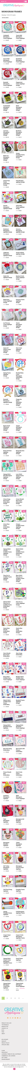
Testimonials (5, 1024)
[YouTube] (17, 1018)
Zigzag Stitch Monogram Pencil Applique (20, 985)
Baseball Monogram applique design (7, 401)
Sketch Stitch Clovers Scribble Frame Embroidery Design (20, 552)
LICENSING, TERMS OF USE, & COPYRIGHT (11, 1054)
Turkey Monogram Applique (19, 844)
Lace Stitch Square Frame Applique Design (20, 476)
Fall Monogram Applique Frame (20, 912)
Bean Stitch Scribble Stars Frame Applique (7, 678)
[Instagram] (10, 1018)
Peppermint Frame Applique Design (20, 84)
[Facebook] (8, 1018)
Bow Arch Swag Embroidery (7, 749)
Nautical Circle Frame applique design (20, 277)
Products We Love (6, 1023)
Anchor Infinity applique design (20, 253)
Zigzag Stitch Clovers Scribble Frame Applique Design (7, 552)
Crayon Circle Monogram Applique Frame (20, 936)
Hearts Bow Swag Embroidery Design (19, 630)
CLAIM (3, 1050)
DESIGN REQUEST (6, 1059)
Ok (14, 1069)
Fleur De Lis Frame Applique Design (20, 603)
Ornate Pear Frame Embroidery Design (6, 183)
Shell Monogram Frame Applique (20, 797)
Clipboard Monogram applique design (7, 254)
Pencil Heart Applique (19, 959)
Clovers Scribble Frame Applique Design (20, 526)
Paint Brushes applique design (20, 181)
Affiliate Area (5, 1044)
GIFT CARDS (4, 1057)
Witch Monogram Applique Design (19, 108)
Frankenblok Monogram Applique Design (6, 108)
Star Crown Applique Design (19, 349)
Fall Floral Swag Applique (7, 890)
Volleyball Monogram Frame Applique (7, 37)
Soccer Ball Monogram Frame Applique (7, 60)
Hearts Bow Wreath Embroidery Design (6, 630)
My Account (5, 1039)
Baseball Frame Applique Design (20, 701)
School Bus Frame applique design (20, 207)
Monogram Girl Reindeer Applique (20, 820)
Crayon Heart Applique (7, 935)
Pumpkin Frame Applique (20, 890)
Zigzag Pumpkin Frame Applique (7, 913)
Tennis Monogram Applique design (19, 325)
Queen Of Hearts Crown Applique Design (7, 350)
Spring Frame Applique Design (7, 374)
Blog (3, 1030)
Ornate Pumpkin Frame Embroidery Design (20, 155)
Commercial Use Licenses (8, 1055)
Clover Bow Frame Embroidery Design (6, 526)
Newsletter (5, 1026)
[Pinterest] (15, 1018)
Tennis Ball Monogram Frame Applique (20, 37)
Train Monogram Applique (6, 820)
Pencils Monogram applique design (7, 207)
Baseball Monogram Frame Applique (7, 84)
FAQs (3, 1031)
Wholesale (5, 1052)
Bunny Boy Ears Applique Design (20, 452)
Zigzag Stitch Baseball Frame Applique (7, 726)
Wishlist (4, 1041)
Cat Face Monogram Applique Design (6, 133)
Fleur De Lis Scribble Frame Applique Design (7, 578)
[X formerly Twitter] (13, 1018)
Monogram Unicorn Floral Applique (20, 867)
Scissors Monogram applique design (20, 230)
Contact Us (5, 1028)
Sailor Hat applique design (7, 276)
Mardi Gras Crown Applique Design (7, 301)
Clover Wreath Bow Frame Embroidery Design (20, 501)
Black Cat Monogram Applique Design (6, 158)
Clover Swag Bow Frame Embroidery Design (6, 501)
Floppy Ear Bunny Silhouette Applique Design (19, 402)
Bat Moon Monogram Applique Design (19, 133)
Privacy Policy (5, 1043)
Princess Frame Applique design (20, 301)
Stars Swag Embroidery (19, 653)
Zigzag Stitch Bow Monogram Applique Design (7, 476)
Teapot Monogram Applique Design (19, 428)
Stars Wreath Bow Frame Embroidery (6, 654)
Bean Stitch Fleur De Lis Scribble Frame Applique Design (20, 578)
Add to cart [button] (8, 44)
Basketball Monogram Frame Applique (20, 60)
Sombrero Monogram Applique (6, 797)
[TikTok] (20, 1018)
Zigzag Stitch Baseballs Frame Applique (20, 726)
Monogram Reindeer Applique (6, 844)
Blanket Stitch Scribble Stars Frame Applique (20, 678)
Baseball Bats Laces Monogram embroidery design (19, 375)
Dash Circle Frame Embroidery (19, 773)
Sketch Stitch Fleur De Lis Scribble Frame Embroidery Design (7, 604)
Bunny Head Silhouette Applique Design (6, 428)
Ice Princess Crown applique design (7, 324)
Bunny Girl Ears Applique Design (7, 452)
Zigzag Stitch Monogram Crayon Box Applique (7, 986)
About (3, 1033)
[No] (26, 1066)
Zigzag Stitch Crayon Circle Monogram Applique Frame (7, 961)
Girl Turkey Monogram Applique (6, 867)
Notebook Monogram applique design (7, 230)
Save (4, 22)
